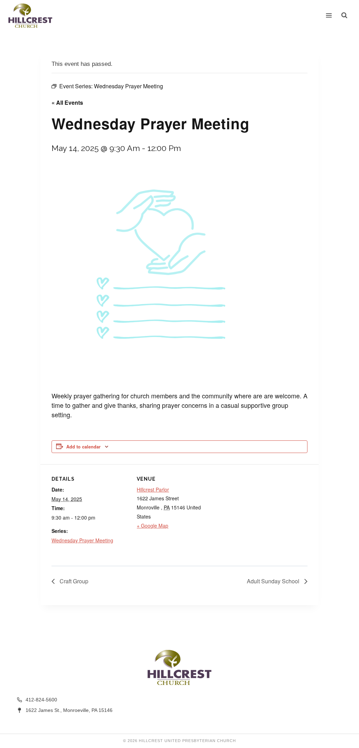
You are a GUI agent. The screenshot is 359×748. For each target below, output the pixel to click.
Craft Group (73, 581)
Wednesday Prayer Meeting (82, 540)
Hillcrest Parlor (153, 489)
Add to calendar (83, 447)
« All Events (67, 102)
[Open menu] (329, 15)
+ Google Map (152, 525)
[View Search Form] (344, 15)
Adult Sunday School (274, 581)
